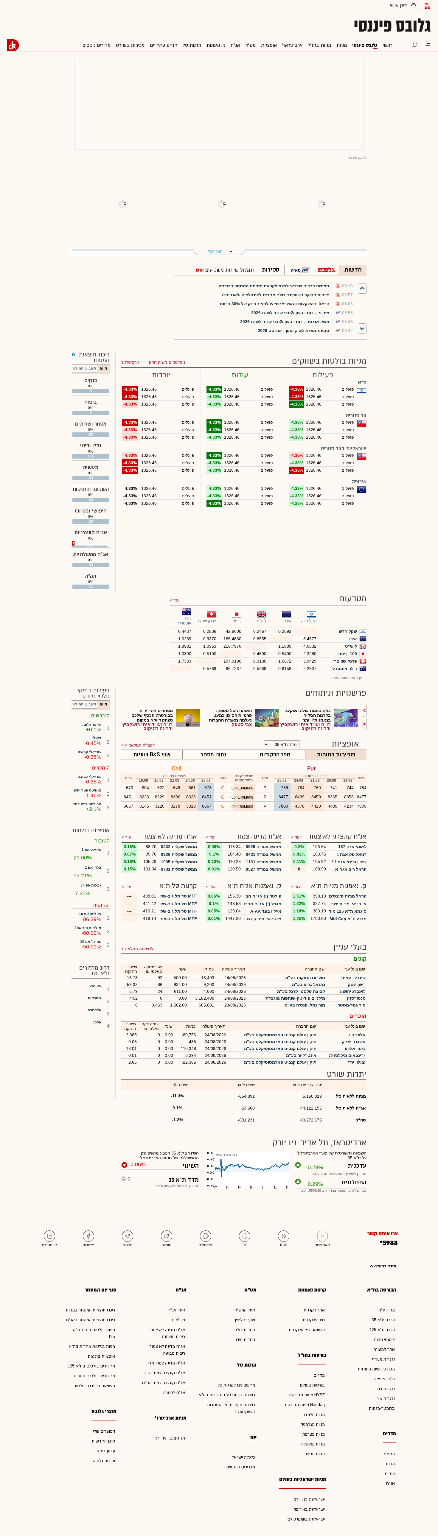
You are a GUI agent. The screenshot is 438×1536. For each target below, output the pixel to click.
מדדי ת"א (386, 1310)
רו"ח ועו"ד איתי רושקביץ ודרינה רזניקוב (305, 726)
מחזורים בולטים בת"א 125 (91, 1366)
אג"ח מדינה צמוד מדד (166, 1363)
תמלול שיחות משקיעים (229, 270)
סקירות (270, 270)
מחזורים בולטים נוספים (94, 1376)
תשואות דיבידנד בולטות (94, 1386)
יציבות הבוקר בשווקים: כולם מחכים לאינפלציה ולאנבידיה (275, 294)
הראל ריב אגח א (350, 869)
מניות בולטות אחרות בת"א (92, 1346)
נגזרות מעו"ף (383, 1359)
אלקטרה (94, 1010)
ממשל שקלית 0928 (179, 854)
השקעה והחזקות (90, 489)
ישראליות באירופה (309, 1509)
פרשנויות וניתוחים (335, 693)
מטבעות (352, 599)
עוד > (296, 837)
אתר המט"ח (244, 1310)
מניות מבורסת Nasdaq (305, 1405)
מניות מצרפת (313, 1434)
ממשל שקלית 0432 (179, 846)
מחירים (388, 1454)
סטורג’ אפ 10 (90, 942)
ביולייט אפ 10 (90, 914)
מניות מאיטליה (312, 1444)
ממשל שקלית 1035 (179, 861)
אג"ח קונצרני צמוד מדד (164, 1373)
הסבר (303, 1190)
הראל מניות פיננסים (347, 896)
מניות (390, 1464)
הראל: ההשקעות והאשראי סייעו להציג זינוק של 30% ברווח (274, 303)
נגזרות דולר (385, 1389)
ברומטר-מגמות (382, 1408)
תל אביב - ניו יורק (170, 1438)
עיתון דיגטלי (105, 1451)
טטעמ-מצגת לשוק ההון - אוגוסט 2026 (293, 330)
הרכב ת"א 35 (383, 1320)
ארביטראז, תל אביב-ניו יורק (319, 1143)
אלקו (97, 1022)
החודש (77, 368)
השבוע (90, 368)
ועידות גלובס (104, 1461)
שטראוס (94, 998)
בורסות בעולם (312, 1385)
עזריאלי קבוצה (89, 752)
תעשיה (90, 467)
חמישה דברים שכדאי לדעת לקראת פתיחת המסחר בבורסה (274, 285)
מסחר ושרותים (90, 424)
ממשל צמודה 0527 (263, 869)
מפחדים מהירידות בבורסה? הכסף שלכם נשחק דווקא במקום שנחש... (152, 715)
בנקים (90, 380)
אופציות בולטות (101, 1356)
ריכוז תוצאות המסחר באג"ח (90, 1320)
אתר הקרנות (314, 1310)
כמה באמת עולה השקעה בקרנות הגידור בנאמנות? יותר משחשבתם (308, 715)
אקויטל (95, 986)
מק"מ (90, 576)
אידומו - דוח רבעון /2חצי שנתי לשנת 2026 (290, 312)
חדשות (353, 270)
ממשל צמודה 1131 (263, 861)
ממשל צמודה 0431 (263, 854)
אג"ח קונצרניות (90, 532)
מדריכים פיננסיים (240, 1467)
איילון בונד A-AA (265, 911)
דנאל (97, 738)
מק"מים (178, 1320)
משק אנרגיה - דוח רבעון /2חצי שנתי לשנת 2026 (284, 321)
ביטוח (90, 402)
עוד (176, 600)
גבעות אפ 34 (90, 885)
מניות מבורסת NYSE (307, 1395)
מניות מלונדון (313, 1414)
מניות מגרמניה (313, 1424)
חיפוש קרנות (314, 1320)
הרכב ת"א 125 (382, 1330)
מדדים (319, 1375)
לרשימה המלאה (139, 948)
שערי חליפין (245, 1320)
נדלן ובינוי (90, 446)
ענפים (390, 1473)
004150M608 (243, 807)
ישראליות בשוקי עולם (306, 1519)
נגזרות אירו (385, 1398)
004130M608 (243, 788)
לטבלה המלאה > (140, 745)
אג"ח (390, 1483)
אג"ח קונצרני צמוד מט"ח (163, 1383)
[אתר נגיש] (13, 45)
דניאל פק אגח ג (351, 854)
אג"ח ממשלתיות (90, 554)
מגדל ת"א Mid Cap (348, 918)
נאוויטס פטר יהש (87, 790)
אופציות (345, 744)
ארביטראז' (130, 362)
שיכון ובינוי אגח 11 (349, 861)
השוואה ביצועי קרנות (307, 1330)
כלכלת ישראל (243, 1457)
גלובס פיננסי (392, 25)
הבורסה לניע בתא (86, 804)
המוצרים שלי (104, 1431)
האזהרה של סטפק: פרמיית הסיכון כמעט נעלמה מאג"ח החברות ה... (230, 715)
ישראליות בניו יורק (309, 1499)
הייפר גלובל (91, 724)
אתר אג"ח (176, 1310)
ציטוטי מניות (384, 1339)
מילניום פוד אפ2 (87, 928)
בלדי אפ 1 (93, 867)
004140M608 (243, 797)
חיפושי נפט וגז (90, 511)
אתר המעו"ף (384, 1349)
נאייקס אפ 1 (91, 850)
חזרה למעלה (384, 1266)
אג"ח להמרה (174, 1392)
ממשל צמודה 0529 (263, 846)
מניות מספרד (313, 1454)
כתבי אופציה (384, 1379)
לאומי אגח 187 (352, 846)
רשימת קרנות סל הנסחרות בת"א (227, 1395)
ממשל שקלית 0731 (179, 869)
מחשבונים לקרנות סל (236, 1385)
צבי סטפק (242, 724)
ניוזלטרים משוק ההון (167, 362)
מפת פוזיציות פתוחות (376, 1369)
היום (103, 368)
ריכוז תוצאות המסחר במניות (90, 1310)
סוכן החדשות (103, 1441)
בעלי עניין (349, 947)
